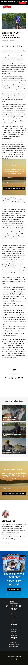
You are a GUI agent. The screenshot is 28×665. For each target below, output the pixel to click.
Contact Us (14, 622)
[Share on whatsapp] (20, 46)
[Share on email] (24, 46)
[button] (7, 607)
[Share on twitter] (16, 46)
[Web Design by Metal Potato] (14, 660)
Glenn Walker (5, 40)
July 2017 (12, 40)
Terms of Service (14, 645)
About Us (14, 618)
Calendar (14, 635)
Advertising (14, 616)
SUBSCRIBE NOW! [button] (14, 589)
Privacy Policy (14, 642)
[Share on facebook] (14, 46)
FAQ (14, 620)
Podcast (14, 633)
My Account (14, 614)
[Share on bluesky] (22, 46)
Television (14, 631)
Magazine (14, 629)
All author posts (7, 543)
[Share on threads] (18, 46)
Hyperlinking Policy (14, 647)
